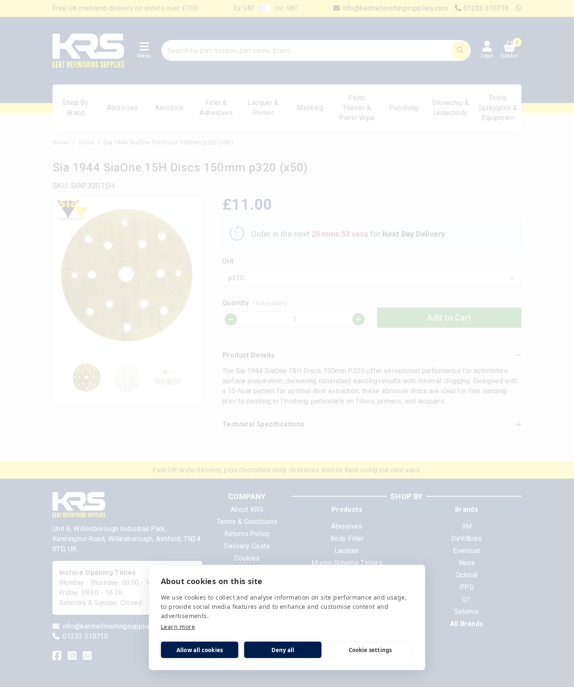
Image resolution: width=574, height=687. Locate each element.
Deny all (283, 650)
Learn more (178, 627)
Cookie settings (370, 650)
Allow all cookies (199, 650)
